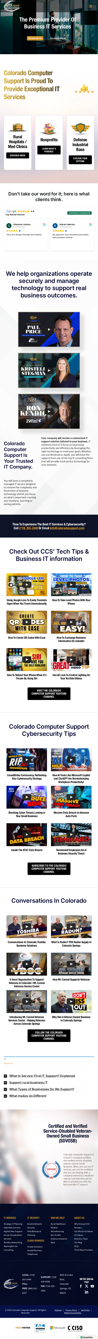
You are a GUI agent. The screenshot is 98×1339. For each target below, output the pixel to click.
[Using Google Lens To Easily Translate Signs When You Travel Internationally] (26, 584)
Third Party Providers (83, 1250)
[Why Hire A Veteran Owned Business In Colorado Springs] (71, 1001)
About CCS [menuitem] (8, 1063)
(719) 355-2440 (28, 528)
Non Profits (56, 1235)
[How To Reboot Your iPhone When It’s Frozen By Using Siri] (26, 659)
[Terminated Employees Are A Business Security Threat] (71, 834)
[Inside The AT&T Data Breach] (26, 834)
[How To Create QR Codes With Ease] (26, 622)
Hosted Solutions (35, 1246)
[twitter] (86, 1286)
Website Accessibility (72, 1313)
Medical (54, 1227)
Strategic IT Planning (13, 1224)
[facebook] (80, 1286)
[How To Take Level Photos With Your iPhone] (71, 584)
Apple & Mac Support (13, 1231)
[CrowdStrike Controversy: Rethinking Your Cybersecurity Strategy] (26, 759)
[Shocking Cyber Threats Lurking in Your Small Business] (26, 797)
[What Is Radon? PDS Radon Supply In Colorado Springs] (71, 926)
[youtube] (92, 1286)
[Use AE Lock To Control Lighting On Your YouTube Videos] (71, 659)
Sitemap (58, 1310)
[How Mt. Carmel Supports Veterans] (71, 964)
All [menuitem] (5, 1059)
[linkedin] (86, 1292)
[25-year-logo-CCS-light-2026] (12, 1)
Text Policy (85, 1310)
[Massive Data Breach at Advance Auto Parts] (71, 797)
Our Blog (78, 1242)
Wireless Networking (13, 1242)
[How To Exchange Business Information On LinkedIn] (71, 622)
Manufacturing (57, 1231)
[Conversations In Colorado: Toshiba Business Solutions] (26, 926)
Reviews (78, 1227)
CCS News (78, 1235)
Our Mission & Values (83, 1231)
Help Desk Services (12, 1227)
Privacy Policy (71, 1310)
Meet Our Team (81, 1238)
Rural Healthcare (58, 1224)
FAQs (76, 1246)
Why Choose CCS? (82, 1224)
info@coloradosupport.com (67, 528)
